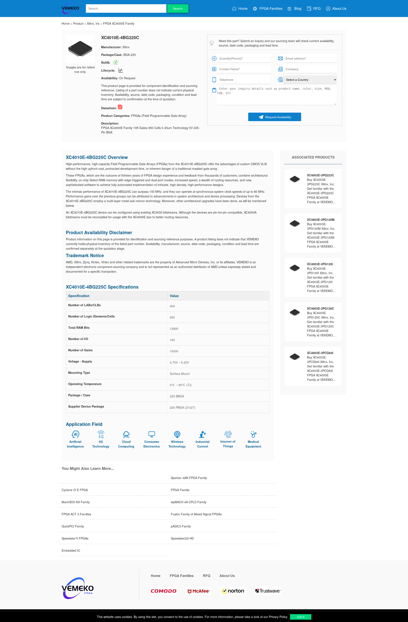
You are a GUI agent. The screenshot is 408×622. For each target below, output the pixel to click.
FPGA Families (270, 8)
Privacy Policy (277, 617)
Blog (297, 8)
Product (78, 23)
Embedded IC (71, 550)
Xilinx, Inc (93, 23)
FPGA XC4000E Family (118, 23)
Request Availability (277, 117)
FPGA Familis (180, 490)
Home (243, 8)
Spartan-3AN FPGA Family (189, 478)
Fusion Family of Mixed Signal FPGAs (196, 514)
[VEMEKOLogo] (70, 13)
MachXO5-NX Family (76, 502)
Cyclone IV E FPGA (75, 490)
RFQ (316, 8)
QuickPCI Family (73, 526)
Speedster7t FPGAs (75, 538)
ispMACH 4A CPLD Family (188, 502)
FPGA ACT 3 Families (76, 514)
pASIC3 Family (181, 526)
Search (178, 8)
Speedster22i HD (182, 538)
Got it (300, 617)
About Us (339, 8)
